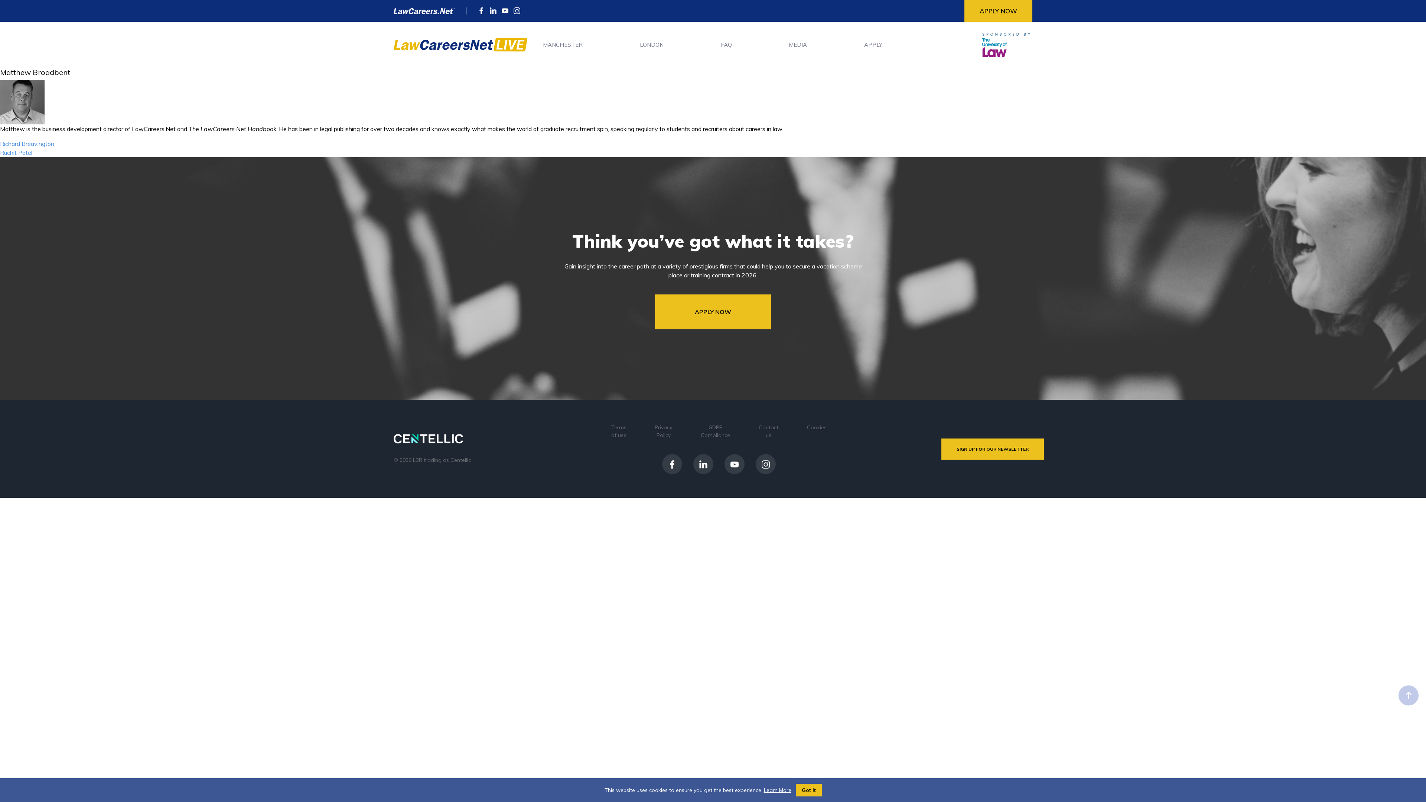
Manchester (563, 44)
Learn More (777, 790)
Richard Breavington (27, 143)
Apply (873, 44)
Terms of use (618, 431)
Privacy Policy (663, 431)
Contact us (768, 431)
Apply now (998, 11)
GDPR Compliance (715, 431)
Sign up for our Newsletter (993, 449)
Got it (809, 790)
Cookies (817, 427)
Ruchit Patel (16, 152)
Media (798, 44)
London (652, 44)
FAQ (726, 44)
